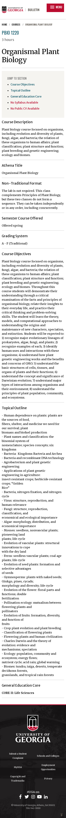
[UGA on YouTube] (40, 797)
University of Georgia (33, 729)
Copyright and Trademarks (17, 778)
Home (4, 24)
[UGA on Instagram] (33, 797)
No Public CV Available (25, 108)
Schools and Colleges (48, 756)
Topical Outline (20, 90)
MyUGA (18, 767)
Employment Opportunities (48, 767)
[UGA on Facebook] (21, 797)
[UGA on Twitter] (27, 797)
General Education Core (26, 96)
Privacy (48, 778)
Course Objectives (23, 84)
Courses (16, 24)
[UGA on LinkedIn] (45, 797)
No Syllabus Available (24, 102)
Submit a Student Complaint (18, 755)
